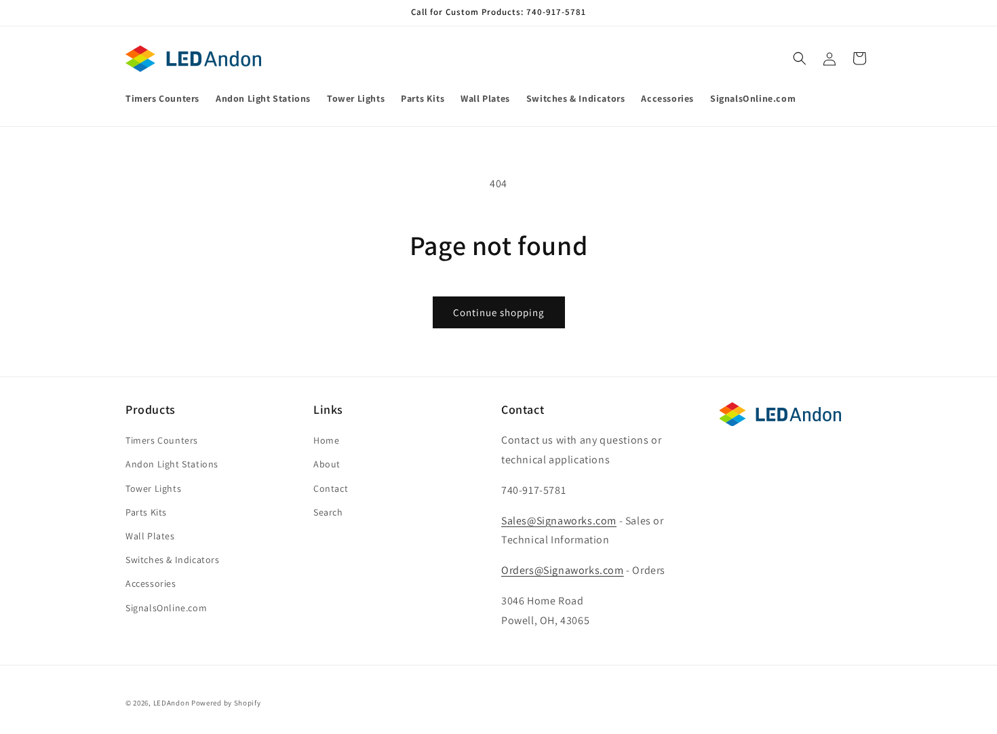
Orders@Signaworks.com (562, 570)
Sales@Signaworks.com (559, 521)
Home (326, 440)
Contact (330, 488)
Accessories (150, 583)
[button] (800, 58)
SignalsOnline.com (166, 608)
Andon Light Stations (171, 464)
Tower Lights (153, 488)
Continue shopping (499, 312)
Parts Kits (146, 512)
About (326, 464)
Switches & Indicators (172, 560)
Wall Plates (150, 536)
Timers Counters (161, 440)
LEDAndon (171, 703)
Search (328, 512)
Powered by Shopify (226, 703)
